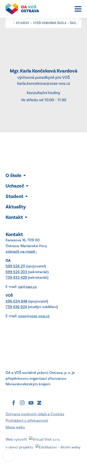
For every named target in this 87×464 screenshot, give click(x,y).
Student (23, 23)
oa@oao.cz (27, 286)
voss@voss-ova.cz (34, 316)
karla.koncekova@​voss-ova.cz (43, 83)
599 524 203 (16, 272)
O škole (13, 175)
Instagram (22, 402)
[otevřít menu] (78, 8)
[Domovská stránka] (25, 8)
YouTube (31, 402)
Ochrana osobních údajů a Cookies (35, 414)
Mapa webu (15, 427)
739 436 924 (16, 307)
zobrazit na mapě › (21, 251)
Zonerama (39, 403)
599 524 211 (15, 266)
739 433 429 (16, 277)
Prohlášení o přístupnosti (27, 420)
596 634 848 (16, 301)
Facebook (13, 402)
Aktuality (16, 207)
